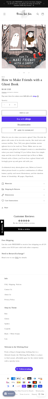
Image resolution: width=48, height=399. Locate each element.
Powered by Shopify (28, 390)
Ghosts (6, 319)
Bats (5, 314)
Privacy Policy (9, 300)
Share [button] (6, 207)
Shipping (4, 92)
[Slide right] (28, 72)
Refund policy (40, 391)
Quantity (4, 100)
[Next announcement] (43, 3)
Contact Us (8, 289)
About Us (7, 294)
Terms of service (24, 394)
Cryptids (7, 329)
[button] (4, 14)
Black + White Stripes (12, 334)
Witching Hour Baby (15, 390)
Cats (5, 339)
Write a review (24, 229)
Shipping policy (36, 394)
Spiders (7, 324)
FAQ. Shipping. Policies (12, 284)
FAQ (17, 257)
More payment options (24, 124)
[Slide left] (19, 72)
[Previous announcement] (4, 3)
